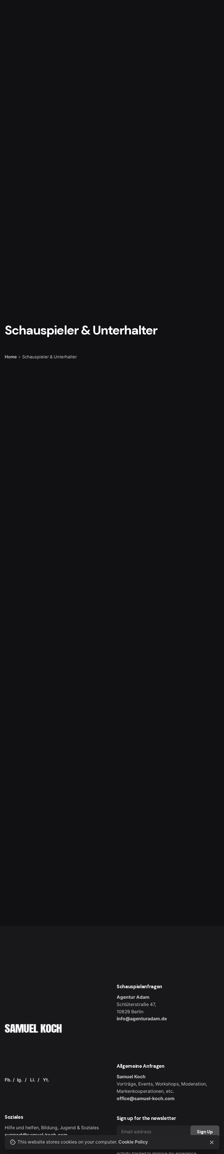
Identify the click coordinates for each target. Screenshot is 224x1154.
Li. (32, 1080)
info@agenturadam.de (142, 1018)
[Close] (212, 1142)
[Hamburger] (13, 69)
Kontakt (204, 69)
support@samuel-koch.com (36, 1135)
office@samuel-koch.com (145, 1098)
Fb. (8, 1080)
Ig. (19, 1080)
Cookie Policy (133, 1142)
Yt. (46, 1080)
